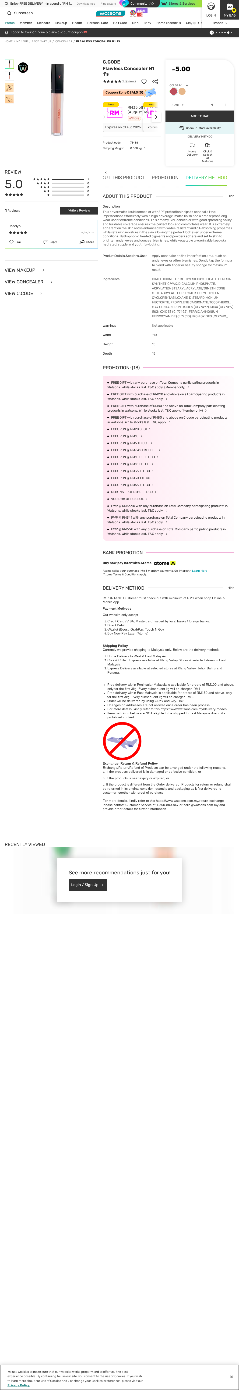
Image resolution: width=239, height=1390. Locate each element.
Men (135, 23)
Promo (10, 23)
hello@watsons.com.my (200, 805)
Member (26, 23)
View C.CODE (19, 293)
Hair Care (120, 23)
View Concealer (25, 281)
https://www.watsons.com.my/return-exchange (190, 800)
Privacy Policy (18, 1385)
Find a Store (108, 3)
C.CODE (111, 62)
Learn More (199, 570)
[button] (229, 10)
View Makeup (20, 270)
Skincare (43, 23)
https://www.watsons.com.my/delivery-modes (194, 709)
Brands (218, 23)
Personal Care (97, 23)
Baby (147, 23)
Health (77, 23)
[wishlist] (144, 81)
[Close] (231, 1377)
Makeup (61, 23)
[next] (198, 23)
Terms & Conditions (126, 574)
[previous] (106, 172)
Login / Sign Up (84, 885)
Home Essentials (168, 23)
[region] (119, 1377)
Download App (86, 3)
